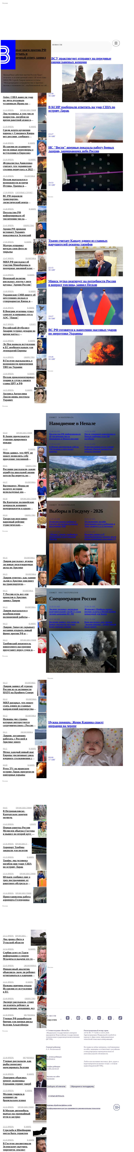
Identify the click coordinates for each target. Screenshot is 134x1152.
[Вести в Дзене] (67, 1018)
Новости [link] (57, 45)
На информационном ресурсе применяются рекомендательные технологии (73, 1108)
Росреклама (50, 1079)
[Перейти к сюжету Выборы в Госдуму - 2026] (83, 564)
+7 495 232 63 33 (52, 1069)
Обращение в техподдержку (82, 1086)
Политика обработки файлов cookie (59, 1105)
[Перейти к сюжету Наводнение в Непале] (83, 477)
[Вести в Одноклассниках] (109, 1018)
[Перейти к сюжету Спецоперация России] (83, 652)
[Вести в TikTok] (120, 1018)
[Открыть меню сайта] (116, 43)
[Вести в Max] (78, 1018)
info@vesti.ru (50, 1059)
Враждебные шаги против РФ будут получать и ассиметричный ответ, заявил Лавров (24, 55)
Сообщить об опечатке (56, 1086)
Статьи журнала (56, 1096)
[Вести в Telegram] (88, 1018)
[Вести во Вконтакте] (99, 1018)
